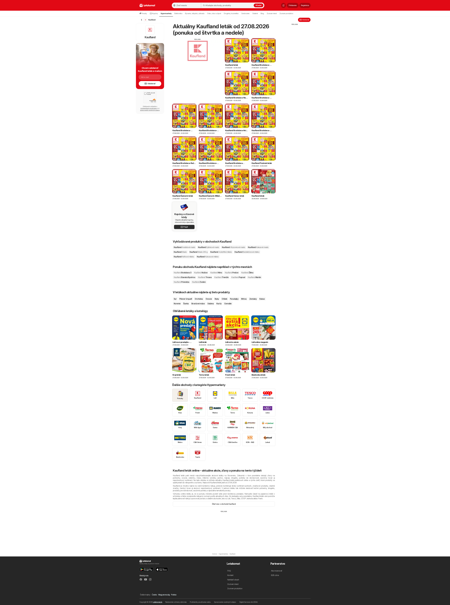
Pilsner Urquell (185, 299)
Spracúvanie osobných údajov (225, 602)
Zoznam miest (272, 13)
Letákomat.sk (157, 602)
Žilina (247, 272)
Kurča (218, 303)
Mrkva (243, 299)
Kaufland (184, 247)
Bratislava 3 (182, 272)
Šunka (186, 303)
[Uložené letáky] (283, 5)
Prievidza (181, 282)
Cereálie (228, 303)
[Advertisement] (197, 56)
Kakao (262, 299)
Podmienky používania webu (200, 602)
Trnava (205, 277)
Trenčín (221, 277)
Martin (254, 277)
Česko (154, 595)
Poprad (238, 277)
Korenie (177, 303)
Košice (200, 272)
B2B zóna (275, 575)
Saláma (211, 303)
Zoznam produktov (286, 13)
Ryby (217, 299)
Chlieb (224, 299)
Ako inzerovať (276, 571)
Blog (262, 13)
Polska (173, 595)
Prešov (231, 272)
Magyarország (164, 595)
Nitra (216, 272)
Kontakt (230, 575)
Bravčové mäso (198, 303)
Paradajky (234, 299)
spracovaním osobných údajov (150, 110)
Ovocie (209, 299)
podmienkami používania (149, 108)
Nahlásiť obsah (233, 579)
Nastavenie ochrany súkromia (176, 602)
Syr (175, 299)
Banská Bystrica (184, 277)
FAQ (229, 571)
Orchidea (199, 299)
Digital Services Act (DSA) (248, 602)
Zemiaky (253, 299)
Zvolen (199, 282)
